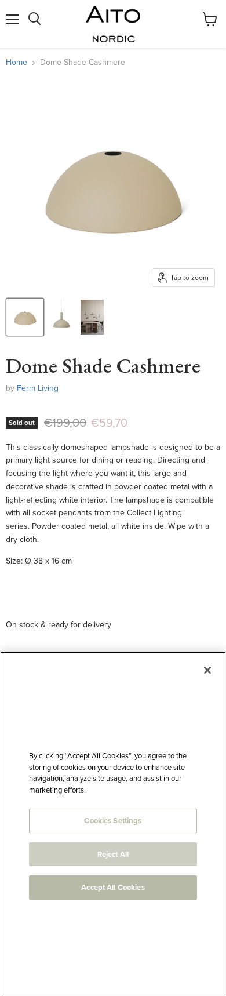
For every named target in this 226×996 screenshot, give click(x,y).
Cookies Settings (112, 820)
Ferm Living (38, 388)
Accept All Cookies (112, 887)
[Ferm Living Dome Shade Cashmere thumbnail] (24, 317)
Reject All (113, 854)
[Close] (207, 670)
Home (16, 62)
